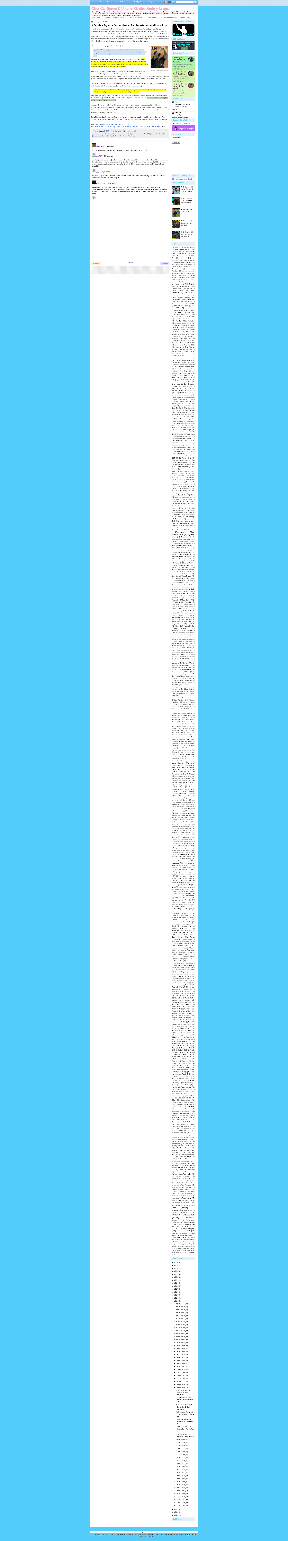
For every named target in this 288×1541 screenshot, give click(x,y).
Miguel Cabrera (190, 845)
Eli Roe (186, 539)
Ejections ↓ (152, 17)
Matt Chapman (185, 826)
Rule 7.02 (178, 1059)
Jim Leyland (188, 680)
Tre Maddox (188, 1193)
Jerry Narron (186, 676)
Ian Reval (181, 619)
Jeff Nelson (190, 665)
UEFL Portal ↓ (187, 17)
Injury (177, 626)
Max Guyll (186, 835)
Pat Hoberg (177, 909)
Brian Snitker (183, 375)
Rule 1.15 (187, 982)
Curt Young (180, 456)
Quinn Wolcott (177, 937)
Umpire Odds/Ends (129, 136)
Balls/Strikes (180, 314)
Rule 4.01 (189, 1028)
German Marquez (178, 589)
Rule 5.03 (190, 1039)
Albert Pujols (176, 266)
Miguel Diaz (178, 848)
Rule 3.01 (183, 1022)
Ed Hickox (181, 523)
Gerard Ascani (180, 587)
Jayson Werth (182, 656)
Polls (189, 928)
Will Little (181, 1237)
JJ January (187, 632)
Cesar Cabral (178, 410)
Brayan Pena (177, 358)
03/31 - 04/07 (180, 1470)
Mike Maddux (175, 859)
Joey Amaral (179, 693)
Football (184, 565)
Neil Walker (190, 882)
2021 (176, 1277)
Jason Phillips (185, 652)
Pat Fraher (192, 906)
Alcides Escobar (177, 269)
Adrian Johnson (186, 262)
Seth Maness (181, 1124)
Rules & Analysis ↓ (169, 17)
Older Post (165, 263)
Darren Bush (184, 473)
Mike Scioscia (189, 865)
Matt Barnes (186, 821)
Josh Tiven (186, 726)
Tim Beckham (190, 1159)
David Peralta (185, 488)
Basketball (191, 321)
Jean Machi (191, 656)
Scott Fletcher (178, 1109)
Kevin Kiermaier (185, 745)
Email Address (176, 138)
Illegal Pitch (187, 621)
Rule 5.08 (192, 1043)
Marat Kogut (179, 793)
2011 (176, 1512)
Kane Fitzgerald (188, 732)
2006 (176, 1515)
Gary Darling (191, 578)
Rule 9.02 (189, 1076)
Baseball (179, 321)
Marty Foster (187, 815)
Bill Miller (192, 329)
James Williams (176, 647)
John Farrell (182, 698)
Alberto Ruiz (188, 266)
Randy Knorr (175, 941)
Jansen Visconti (187, 647)
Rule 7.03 (188, 1059)
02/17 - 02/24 (180, 1488)
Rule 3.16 (105, 136)
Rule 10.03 (180, 985)
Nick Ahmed (182, 887)
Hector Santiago (177, 608)
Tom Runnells (185, 1176)
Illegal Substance (178, 624)
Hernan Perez (176, 611)
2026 (176, 1262)
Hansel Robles (188, 604)
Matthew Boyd (176, 835)
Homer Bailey (183, 613)
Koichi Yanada (185, 752)
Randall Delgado (187, 939)
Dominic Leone (179, 512)
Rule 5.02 (182, 1039)
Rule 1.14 (179, 982)
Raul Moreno (185, 941)
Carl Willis (186, 397)
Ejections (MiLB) (177, 535)
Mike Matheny (186, 859)
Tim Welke (181, 1167)
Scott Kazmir (185, 1111)
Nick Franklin (185, 889)
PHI (186, 900)
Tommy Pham (186, 1180)
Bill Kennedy (176, 329)
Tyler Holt (190, 1205)
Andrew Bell (177, 282)
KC (179, 733)
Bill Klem (184, 329)
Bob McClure (181, 342)
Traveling (174, 1189)
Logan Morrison (179, 776)
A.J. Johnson (185, 247)
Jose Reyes (191, 721)
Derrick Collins (190, 501)
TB (173, 1146)
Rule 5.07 (182, 1043)
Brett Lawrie (186, 362)
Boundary (178, 347)
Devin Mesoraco (184, 506)
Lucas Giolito (177, 778)
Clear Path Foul (189, 436)
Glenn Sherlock (176, 593)
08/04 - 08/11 (180, 1366)
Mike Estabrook (137, 134)
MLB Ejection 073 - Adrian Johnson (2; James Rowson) (187, 189)
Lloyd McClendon (188, 774)
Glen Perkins (189, 591)
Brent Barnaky (176, 360)
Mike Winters (187, 867)
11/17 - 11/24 (180, 1322)
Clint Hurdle (176, 440)
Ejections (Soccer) (177, 539)
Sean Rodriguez (177, 1119)
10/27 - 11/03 (180, 1331)
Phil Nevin (184, 926)
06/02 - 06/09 (180, 1443)
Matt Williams (186, 833)
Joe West (191, 691)
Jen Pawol (189, 667)
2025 (176, 1265)
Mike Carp (185, 852)
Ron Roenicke (179, 969)
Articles (192, 303)
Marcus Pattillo (176, 795)
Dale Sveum (184, 460)
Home (131, 262)
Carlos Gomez (183, 399)
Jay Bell (190, 654)
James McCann (177, 645)
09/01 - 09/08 (180, 1354)
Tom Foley (178, 1174)
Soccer (181, 1130)
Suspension (188, 1143)
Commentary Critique (184, 447)
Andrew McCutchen (189, 282)
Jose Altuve (175, 719)
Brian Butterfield (179, 366)
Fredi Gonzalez (186, 574)
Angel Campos (177, 290)
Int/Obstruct (184, 628)
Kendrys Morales (178, 739)
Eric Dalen (186, 545)
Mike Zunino (175, 869)
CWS (189, 393)
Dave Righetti (179, 479)
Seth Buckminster (188, 1122)
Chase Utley (182, 416)
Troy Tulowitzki (176, 1200)
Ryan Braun (176, 1089)
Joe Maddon (181, 691)
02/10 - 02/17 (180, 1491)
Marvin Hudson (177, 817)
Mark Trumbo (178, 811)
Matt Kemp (175, 830)
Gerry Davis (190, 589)
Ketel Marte (178, 741)
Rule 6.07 (186, 1054)
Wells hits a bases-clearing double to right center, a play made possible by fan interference (128, 127)
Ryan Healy (175, 1091)
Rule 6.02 (183, 1050)
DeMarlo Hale (182, 495)
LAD (177, 761)
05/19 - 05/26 (180, 1449)
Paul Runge (184, 915)
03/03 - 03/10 (180, 1482)
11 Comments (117, 131)
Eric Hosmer (181, 547)
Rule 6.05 (191, 1052)
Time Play (191, 1167)
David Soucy (184, 493)
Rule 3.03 (191, 1022)
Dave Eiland (181, 475)
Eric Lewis (190, 547)
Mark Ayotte (185, 798)
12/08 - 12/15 (180, 1313)
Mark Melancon (190, 806)
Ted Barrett (191, 1150)
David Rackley (182, 491)
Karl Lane (175, 735)
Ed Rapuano (178, 525)
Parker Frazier (179, 904)
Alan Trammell (188, 264)
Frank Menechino (189, 569)
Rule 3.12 (179, 1026)
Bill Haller (181, 327)
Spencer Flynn (191, 1130)
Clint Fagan (187, 438)
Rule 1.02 (186, 978)
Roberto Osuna (190, 959)
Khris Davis (187, 750)
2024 (176, 1268)
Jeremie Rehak (186, 669)
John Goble (185, 700)
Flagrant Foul (187, 563)
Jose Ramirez (182, 721)
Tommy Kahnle (176, 1180)
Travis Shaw (191, 1191)
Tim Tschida (185, 1165)
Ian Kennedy (187, 617)
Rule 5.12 (184, 1048)
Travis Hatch (181, 1191)
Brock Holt (183, 377)
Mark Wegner (190, 811)
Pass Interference (190, 904)
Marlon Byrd (178, 813)
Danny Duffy (183, 471)
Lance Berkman (184, 765)
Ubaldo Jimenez (188, 1210)
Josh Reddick (176, 726)
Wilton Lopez (178, 1241)
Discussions (191, 510)
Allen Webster (182, 279)
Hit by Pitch (187, 611)
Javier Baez (182, 654)
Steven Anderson (182, 1139)
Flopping (174, 565)
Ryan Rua (180, 1093)
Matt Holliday (180, 828)
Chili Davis (185, 419)
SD (176, 1098)
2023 (176, 1271)
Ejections (180, 532)
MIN (179, 783)
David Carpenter (178, 484)
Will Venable (176, 1239)
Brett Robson (183, 364)
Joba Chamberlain (184, 687)
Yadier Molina (188, 1241)
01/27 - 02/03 (180, 1497)
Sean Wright (176, 1122)
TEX (178, 1146)
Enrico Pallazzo (188, 543)
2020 (176, 1280)
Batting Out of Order (180, 323)
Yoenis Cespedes (190, 1246)
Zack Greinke (185, 1252)
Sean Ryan (189, 1119)
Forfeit (193, 565)
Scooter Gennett (179, 1106)
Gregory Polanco (183, 597)
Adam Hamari (183, 258)
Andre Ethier (191, 279)
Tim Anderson (180, 1159)
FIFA (180, 554)
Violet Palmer (180, 1231)
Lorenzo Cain (190, 776)
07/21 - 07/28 (180, 1372)
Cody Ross (175, 445)
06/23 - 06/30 (180, 1384)
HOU (190, 600)
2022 (176, 1274)
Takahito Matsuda (183, 1148)
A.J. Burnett (175, 247)
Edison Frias (188, 527)
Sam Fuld (180, 1104)
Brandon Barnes (176, 351)
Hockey (174, 613)
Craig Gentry (189, 453)
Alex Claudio (188, 269)
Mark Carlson (183, 800)
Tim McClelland (180, 1163)
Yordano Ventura (189, 1248)
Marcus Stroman (188, 795)
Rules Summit (186, 1083)
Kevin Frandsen (185, 743)
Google (144, 1534)
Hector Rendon (189, 606)
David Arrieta (190, 482)
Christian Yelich (187, 432)
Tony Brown (182, 1182)
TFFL (185, 1146)
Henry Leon (189, 608)
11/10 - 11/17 (180, 1325)
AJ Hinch (186, 251)
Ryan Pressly (185, 1091)
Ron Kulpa (191, 967)
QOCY (186, 935)
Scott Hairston (176, 1111)
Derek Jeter (175, 499)
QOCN (186, 932)
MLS (193, 782)
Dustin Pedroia (184, 521)
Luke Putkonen (183, 780)
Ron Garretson (179, 967)
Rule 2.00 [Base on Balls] (184, 989)
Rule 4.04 (183, 1030)
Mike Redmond (177, 865)
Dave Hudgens (191, 475)
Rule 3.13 (187, 1026)
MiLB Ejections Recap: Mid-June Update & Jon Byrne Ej (185, 1414)
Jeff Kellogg (184, 663)
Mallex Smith (183, 789)
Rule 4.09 (191, 1032)
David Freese (188, 484)
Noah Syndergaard (177, 895)
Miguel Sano (176, 850)
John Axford (186, 695)
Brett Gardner (176, 362)
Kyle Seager (185, 758)
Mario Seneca (175, 798)
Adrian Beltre (183, 260)
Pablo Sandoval (180, 902)
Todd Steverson (178, 1172)
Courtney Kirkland (177, 451)
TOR (193, 1146)
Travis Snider (178, 1193)
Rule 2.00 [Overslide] (178, 1011)
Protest (174, 932)
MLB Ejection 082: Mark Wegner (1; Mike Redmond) (183, 1392)
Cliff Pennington (176, 438)
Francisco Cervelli (177, 569)
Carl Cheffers (177, 397)
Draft (173, 521)
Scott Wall (182, 1115)
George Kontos (184, 584)
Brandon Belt (188, 351)
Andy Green (179, 286)
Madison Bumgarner (179, 785)
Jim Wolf (175, 685)
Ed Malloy (191, 523)
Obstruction (187, 898)
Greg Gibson (112, 134)
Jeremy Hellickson (176, 671)
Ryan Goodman (187, 1089)
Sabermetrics (185, 1100)
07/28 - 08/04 (180, 1369)
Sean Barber (176, 1117)
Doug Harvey (179, 519)
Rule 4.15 (180, 1037)
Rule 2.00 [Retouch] (185, 1013)
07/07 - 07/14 (180, 1378)
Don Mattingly (176, 514)
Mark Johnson (189, 802)
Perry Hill (190, 919)
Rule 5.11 (175, 1048)
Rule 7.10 (188, 1065)
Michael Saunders (176, 843)
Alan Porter (103, 134)
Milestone (184, 869)
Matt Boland (183, 824)
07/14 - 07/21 (180, 1375)
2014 (176, 1298)
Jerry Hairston (176, 674)
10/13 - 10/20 (180, 1337)
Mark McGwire (180, 806)
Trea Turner (176, 1196)
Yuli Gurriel (177, 1250)
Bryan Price (187, 382)
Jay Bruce (174, 656)
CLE (176, 393)
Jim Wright (185, 685)
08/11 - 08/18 (180, 1363)
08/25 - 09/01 (180, 1357)
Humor (191, 613)
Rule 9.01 (180, 1076)
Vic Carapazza (186, 1226)
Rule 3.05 (177, 1024)
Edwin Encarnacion (189, 529)
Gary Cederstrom (177, 578)
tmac (193, 1253)
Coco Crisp (182, 443)
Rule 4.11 (186, 1035)
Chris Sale (191, 427)
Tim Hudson (184, 1161)
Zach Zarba (175, 1252)
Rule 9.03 (174, 1078)
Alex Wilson (186, 273)
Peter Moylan (185, 924)
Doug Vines (189, 519)
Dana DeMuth (182, 467)
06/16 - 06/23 (180, 1387)
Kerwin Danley (190, 739)
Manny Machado (189, 791)
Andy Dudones (178, 284)
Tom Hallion (187, 1174)
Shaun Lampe (176, 1128)
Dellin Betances (179, 497)
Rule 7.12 (175, 1067)
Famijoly (178, 102)
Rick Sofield (181, 950)
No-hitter (188, 893)
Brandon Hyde (176, 356)
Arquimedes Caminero (178, 303)
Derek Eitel (189, 497)
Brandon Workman (190, 356)
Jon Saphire (182, 711)
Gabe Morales (186, 576)
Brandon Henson (188, 353)
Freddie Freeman (187, 571)
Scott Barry (191, 1106)
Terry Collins (180, 1152)
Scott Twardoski (184, 1113)
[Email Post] (124, 131)
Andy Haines (190, 286)
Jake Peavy (182, 639)
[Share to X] (132, 131)
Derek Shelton (176, 501)
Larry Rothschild (183, 767)
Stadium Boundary (180, 1132)
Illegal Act (189, 619)
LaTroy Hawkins (187, 761)
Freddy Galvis (175, 574)
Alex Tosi (177, 273)
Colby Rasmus (185, 445)
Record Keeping (184, 943)
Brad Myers (189, 349)
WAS (188, 1231)
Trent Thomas (187, 1196)
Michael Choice (178, 841)
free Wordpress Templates (176, 1534)
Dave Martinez (189, 477)
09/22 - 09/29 (180, 1345)
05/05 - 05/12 (180, 1455)
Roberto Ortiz (178, 959)
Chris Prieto (183, 427)
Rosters (181, 976)
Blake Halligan (187, 336)
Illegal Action (176, 621)
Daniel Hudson (184, 469)
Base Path (178, 319)
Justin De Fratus (183, 728)
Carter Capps (184, 403)
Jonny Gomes (176, 715)
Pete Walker (187, 922)
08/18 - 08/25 (180, 1360)
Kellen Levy (184, 735)
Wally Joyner (185, 1233)
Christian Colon (176, 432)
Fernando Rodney (177, 561)
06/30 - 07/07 (180, 1381)
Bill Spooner (178, 332)
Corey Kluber (175, 449)
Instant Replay (189, 626)
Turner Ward (188, 1200)
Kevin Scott (191, 748)
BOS (186, 312)
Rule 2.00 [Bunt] (177, 991)
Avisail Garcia (176, 310)
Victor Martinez (176, 1228)
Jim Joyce (177, 680)
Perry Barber (182, 919)
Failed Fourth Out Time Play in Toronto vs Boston (187, 212)
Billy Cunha (182, 334)
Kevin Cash (188, 741)
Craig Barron (189, 451)
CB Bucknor (183, 388)
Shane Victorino (188, 1126)
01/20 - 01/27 (180, 1499)
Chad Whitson (180, 412)
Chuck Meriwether (177, 434)
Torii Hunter (189, 1187)
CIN (193, 390)
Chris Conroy (176, 423)
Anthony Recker (188, 295)
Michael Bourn (190, 839)
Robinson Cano (190, 961)
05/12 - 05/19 (180, 1452)
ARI (180, 253)
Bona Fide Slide (189, 345)
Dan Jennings (185, 464)
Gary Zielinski (179, 580)
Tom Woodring (186, 1178)
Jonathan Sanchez (186, 713)
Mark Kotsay (176, 804)
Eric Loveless (176, 550)
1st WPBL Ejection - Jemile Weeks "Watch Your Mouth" (179, 60)
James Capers (178, 641)
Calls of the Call (176, 395)
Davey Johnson (179, 482)
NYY (177, 880)
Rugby (179, 978)
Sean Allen (190, 1115)
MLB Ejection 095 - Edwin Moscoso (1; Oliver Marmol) (180, 86)
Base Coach (191, 316)
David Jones (187, 486)
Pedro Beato (185, 917)
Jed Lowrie (176, 658)
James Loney (188, 643)
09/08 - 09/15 (180, 1351)
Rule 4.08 (183, 1032)
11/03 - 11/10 (180, 1328)
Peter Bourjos (175, 924)
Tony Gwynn (191, 1182)
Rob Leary (178, 952)
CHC (181, 390)
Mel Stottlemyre (185, 837)
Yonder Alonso (178, 1248)
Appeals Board (180, 299)
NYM (193, 878)
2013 (176, 1301)
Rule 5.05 (185, 1041)
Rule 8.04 (177, 1074)
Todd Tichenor (190, 1172)
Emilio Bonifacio (184, 541)
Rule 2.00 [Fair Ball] (181, 995)
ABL (182, 249)
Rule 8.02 (181, 1072)
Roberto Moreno (189, 956)
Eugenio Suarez (183, 552)
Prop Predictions (186, 930)
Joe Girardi (184, 689)
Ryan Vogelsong (190, 1093)
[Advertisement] (118, 269)
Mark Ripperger (189, 809)
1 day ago (174, 109)
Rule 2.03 (174, 1022)
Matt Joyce (189, 828)
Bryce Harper (176, 384)
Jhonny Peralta (182, 678)
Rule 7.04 (175, 1061)
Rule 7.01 (191, 1056)
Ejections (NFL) (186, 537)
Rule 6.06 (178, 1054)
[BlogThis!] (129, 131)
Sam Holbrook (190, 1104)
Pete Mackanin (176, 922)
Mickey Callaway (177, 845)
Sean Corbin (188, 1117)
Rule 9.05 (189, 1078)
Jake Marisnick (184, 637)
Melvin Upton (181, 839)
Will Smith (190, 1237)
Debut (193, 495)
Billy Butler (174, 334)
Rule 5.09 (178, 1046)
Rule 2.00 (154, 134)
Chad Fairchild (190, 410)
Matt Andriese (177, 821)
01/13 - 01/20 (180, 1503)
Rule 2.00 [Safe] (176, 1015)
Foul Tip (177, 567)
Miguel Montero (188, 848)
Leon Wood (183, 771)
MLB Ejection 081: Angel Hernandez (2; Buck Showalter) (184, 1407)
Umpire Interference (180, 1212)
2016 (176, 1292)
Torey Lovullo (176, 1187)
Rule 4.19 (189, 1037)
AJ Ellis (179, 251)
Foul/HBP (188, 567)
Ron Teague (190, 969)
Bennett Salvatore (181, 325)
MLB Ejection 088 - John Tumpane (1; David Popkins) (187, 200)
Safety (185, 1102)
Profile (174, 930)
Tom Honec (175, 1176)
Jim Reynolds (176, 682)
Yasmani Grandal (177, 1246)
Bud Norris (189, 386)
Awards (185, 310)
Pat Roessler (175, 911)
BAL (179, 312)
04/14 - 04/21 (180, 1464)
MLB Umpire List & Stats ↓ (115, 17)
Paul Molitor (184, 913)
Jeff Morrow (180, 665)
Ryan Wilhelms (178, 1096)
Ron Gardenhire (189, 965)
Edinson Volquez (176, 527)
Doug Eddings (189, 517)
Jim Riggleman (189, 682)
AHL (189, 249)
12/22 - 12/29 (180, 1307)
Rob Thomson (187, 952)
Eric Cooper (176, 545)
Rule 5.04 (175, 1041)
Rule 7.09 (178, 1065)
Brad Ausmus (190, 347)
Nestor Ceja (176, 885)
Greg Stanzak (184, 595)
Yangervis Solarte (177, 1244)
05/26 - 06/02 (180, 1446)
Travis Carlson (184, 1189)
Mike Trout (178, 867)
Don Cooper (188, 512)
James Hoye (176, 643)
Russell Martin (184, 1085)
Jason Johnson (187, 650)
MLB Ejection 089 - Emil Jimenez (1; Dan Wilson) (187, 234)
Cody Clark (190, 443)
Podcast (181, 928)
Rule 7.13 (184, 1067)
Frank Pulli (176, 571)
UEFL (119, 136)
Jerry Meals (176, 676)
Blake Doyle (177, 336)
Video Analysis (189, 1229)
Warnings (183, 1235)
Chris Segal (187, 430)
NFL (179, 878)
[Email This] (127, 131)
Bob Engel (186, 340)
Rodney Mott (176, 965)
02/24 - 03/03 (180, 1485)
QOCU (174, 935)
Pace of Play (190, 902)
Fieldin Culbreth (189, 561)
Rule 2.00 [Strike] (185, 1017)
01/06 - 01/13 (180, 1505)
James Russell (188, 645)
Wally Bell (175, 1233)
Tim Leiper (191, 1161)
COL (182, 393)
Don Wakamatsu (190, 514)
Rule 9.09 (184, 1080)
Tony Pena (176, 1185)
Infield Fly (191, 624)
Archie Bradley (188, 301)
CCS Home (96, 17)
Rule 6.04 (182, 1052)
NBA (173, 876)
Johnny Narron (176, 708)
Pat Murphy (188, 909)
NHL (186, 878)
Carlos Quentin (184, 401)
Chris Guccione (182, 425)
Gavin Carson (189, 580)
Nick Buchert (175, 889)
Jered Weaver (175, 669)
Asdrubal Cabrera (183, 306)
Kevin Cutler (175, 743)
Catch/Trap (191, 408)
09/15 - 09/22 (180, 1348)
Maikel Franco (190, 785)
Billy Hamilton (191, 334)
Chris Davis (187, 423)
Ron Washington (180, 972)
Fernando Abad (188, 558)
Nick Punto (181, 893)
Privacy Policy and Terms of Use (144, 1532)
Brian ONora (183, 373)
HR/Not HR (187, 602)
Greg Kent (175, 595)
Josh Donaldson (187, 724)
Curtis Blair (189, 456)
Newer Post (96, 263)
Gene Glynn (175, 582)
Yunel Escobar (187, 1250)
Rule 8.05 (185, 1074)
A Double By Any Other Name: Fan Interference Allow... (184, 1400)
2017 (176, 1289)
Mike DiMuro (184, 854)
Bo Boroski (175, 338)
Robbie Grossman (177, 954)
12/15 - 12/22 (180, 1310)
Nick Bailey (190, 887)
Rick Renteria (183, 948)
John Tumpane (185, 706)
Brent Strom (188, 360)
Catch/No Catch (177, 408)
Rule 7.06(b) (182, 1063)
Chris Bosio (180, 421)
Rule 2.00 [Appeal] (178, 987)
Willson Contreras (189, 1239)
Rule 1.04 (147, 134)
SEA (183, 1098)
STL (173, 1100)
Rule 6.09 (113, 136)
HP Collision (176, 602)
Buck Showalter (189, 384)
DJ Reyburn (183, 458)
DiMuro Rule (183, 508)
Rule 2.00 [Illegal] (184, 1000)
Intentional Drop (177, 630)
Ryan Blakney (186, 1087)
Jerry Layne (187, 674)
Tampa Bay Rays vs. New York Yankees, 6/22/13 (113, 124)
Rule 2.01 (189, 1019)
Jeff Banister (185, 658)
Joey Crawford (190, 693)
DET (173, 458)
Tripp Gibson (186, 1198)
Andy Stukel (177, 288)
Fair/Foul (188, 554)
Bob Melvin (191, 343)
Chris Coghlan (189, 421)
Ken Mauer (191, 737)
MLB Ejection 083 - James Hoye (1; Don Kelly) (187, 223)
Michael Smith (188, 843)
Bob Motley (178, 345)
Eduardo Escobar (176, 529)
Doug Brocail (178, 516)
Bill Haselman (189, 327)
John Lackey (186, 702)
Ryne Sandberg (189, 1096)
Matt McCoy (186, 830)
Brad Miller (179, 349)
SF (190, 1098)
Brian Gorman (180, 369)
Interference (191, 630)
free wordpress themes (146, 1536)
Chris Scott (177, 429)
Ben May (191, 323)
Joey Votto (177, 695)
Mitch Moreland (185, 872)
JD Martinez (179, 632)
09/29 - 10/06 (180, 1342)
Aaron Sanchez (184, 256)
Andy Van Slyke (188, 288)
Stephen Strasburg (183, 1135)
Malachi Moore (179, 787)
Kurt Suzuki (182, 756)
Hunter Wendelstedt (124, 134)
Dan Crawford (184, 462)
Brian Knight (184, 371)
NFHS (174, 878)
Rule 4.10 (178, 1035)
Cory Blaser (187, 449)
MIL (173, 783)
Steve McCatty (184, 1137)
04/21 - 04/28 (180, 1461)
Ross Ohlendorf (184, 974)
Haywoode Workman (177, 606)
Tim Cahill (176, 1161)
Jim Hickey (192, 678)
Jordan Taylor (175, 717)
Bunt (173, 388)
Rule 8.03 (191, 1072)
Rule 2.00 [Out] (188, 1009)
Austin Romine (188, 308)
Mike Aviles (186, 850)
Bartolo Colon (181, 316)
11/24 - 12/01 (180, 1319)
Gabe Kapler (176, 576)
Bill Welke (188, 332)
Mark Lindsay (186, 804)
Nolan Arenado (190, 895)
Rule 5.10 (189, 1046)
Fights (177, 563)
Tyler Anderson (176, 1202)
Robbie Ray (188, 954)
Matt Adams (183, 819)
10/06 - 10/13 (180, 1339)
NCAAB (181, 876)
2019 (176, 1283)
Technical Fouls (177, 1150)
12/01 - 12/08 (180, 1316)
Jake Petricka (191, 639)
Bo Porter (184, 338)
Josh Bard (176, 724)
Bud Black (178, 386)
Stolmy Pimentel (184, 1141)
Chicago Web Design (161, 1534)
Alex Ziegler (182, 275)
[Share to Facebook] (134, 131)
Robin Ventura (178, 961)
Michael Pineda (188, 841)
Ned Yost (187, 880)
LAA (193, 759)
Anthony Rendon (177, 297)
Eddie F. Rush (188, 525)
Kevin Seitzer (177, 750)
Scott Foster (188, 1109)
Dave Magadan (178, 477)
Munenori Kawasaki (186, 874)
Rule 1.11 (179, 980)
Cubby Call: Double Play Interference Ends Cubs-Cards (184, 1422)
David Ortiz (175, 488)
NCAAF (190, 876)
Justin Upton (184, 730)
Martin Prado (177, 815)
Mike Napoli (188, 863)
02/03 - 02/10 (180, 1493)
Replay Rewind (183, 945)
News (185, 885)
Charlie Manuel (185, 414)
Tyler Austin (186, 1202)
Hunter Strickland (177, 615)
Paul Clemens (185, 911)
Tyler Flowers (181, 1205)
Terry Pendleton (186, 1154)
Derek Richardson (187, 499)
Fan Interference (177, 556)
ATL (186, 253)
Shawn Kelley (185, 1128)
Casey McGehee (186, 406)
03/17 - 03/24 (180, 1476)
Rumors (174, 1085)
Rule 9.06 (175, 1080)
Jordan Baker (187, 715)
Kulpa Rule (190, 754)
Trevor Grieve (175, 1198)
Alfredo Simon (185, 277)
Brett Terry (191, 364)
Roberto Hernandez (177, 956)
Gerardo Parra (191, 587)
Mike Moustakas (178, 861)
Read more (182, 69)
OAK (176, 898)
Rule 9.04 (181, 1078)
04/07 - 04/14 (180, 1467)
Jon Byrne (186, 708)
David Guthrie (176, 486)
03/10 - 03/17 (180, 1479)
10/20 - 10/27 (180, 1333)
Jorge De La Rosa (187, 717)
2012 (176, 1509)
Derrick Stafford (180, 503)
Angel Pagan (188, 292)
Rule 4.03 (175, 1030)
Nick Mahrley (184, 891)
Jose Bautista (185, 719)
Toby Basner (179, 1170)
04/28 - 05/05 (180, 1458)
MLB (185, 783)
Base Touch (190, 319)
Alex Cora (175, 271)
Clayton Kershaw (178, 436)
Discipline (181, 510)
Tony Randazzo (186, 1185)
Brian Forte (190, 366)
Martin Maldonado (188, 813)
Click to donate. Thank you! (181, 123)
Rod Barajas (189, 963)
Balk (193, 312)
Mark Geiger (179, 802)
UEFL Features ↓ (136, 17)
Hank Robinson (176, 604)
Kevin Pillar (181, 748)
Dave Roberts (190, 479)
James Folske (188, 641)
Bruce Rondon (176, 382)
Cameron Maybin (189, 395)
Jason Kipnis (175, 652)
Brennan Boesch (187, 358)
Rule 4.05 (191, 1030)
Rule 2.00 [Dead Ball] (187, 993)
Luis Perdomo (186, 778)
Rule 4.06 (176, 1032)
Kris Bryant (180, 754)
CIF (189, 390)
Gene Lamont (185, 582)
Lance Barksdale (178, 763)
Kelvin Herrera (181, 737)
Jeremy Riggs (187, 671)
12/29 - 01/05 (180, 1304)
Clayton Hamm (190, 434)
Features (189, 556)
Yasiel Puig (188, 1244)
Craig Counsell (177, 453)
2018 (176, 1286)
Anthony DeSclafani (177, 295)
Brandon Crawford (177, 353)
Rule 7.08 (191, 1063)
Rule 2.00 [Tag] (177, 1019)
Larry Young (185, 769)
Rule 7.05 (185, 1061)
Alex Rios (192, 271)
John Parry (183, 704)
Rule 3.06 (186, 1024)
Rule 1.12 (187, 980)
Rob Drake (190, 950)
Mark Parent (177, 809)
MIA (190, 780)
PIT (193, 900)
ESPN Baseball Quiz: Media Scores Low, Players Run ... (185, 1429)
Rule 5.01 (174, 1039)
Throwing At (190, 1157)
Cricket (174, 456)
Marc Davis (188, 793)
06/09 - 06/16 (180, 1440)
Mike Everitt (187, 856)
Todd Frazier (191, 1169)
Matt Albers (192, 819)
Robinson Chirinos (178, 963)
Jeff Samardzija (179, 667)
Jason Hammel (176, 650)
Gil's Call (178, 591)
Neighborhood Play (178, 882)
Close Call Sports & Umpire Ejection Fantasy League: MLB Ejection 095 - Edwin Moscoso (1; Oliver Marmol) (180, 117)
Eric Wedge (186, 550)
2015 (176, 1295)
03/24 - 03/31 (180, 1473)
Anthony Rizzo (190, 297)
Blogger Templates (191, 1534)
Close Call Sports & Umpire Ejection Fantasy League (130, 8)
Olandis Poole (176, 900)
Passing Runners (179, 906)
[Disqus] (130, 170)
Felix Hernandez (176, 558)
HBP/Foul (182, 600)
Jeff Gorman (184, 661)
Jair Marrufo (184, 635)
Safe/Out (175, 1102)
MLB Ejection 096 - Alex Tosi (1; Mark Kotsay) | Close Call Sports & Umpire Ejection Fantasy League (180, 106)
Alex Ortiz (184, 271)
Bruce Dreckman (185, 379)
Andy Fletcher (189, 284)
